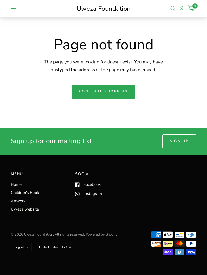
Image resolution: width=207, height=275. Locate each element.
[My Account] (181, 8)
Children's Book (25, 192)
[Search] (172, 8)
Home (16, 184)
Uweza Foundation (104, 8)
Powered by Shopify (102, 234)
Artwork (18, 201)
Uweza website (25, 209)
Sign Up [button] (179, 141)
